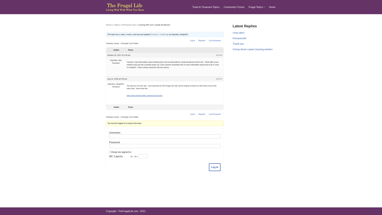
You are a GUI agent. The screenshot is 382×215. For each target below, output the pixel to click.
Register (201, 41)
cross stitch (238, 33)
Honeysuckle (240, 38)
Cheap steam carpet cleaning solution (253, 49)
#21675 (219, 79)
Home (272, 7)
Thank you (238, 44)
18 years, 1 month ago (160, 34)
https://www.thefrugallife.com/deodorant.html (144, 96)
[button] (264, 7)
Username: (115, 132)
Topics (117, 25)
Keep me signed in (121, 152)
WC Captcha (116, 156)
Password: (114, 142)
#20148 (219, 55)
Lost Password (215, 41)
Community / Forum (234, 7)
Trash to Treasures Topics (206, 7)
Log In (192, 41)
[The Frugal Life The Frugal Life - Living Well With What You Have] (125, 7)
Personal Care (129, 25)
